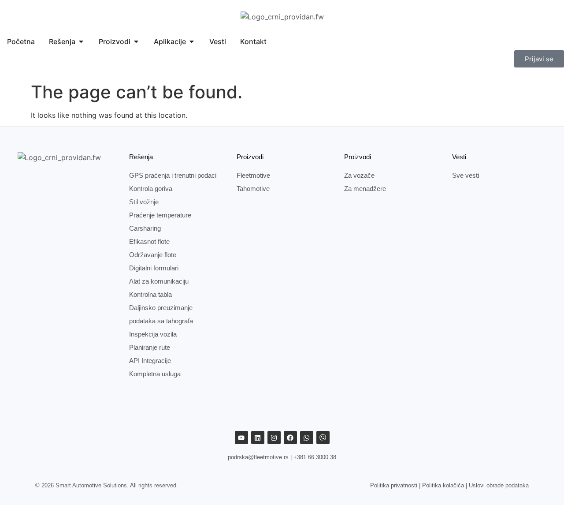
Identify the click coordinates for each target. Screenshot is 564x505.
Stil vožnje (144, 202)
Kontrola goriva (150, 188)
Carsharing (145, 228)
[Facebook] (290, 437)
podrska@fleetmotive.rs (258, 457)
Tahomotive (253, 188)
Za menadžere (365, 188)
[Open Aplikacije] (191, 41)
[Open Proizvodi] (136, 41)
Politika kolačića (443, 485)
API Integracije (150, 360)
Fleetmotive (253, 175)
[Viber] (323, 437)
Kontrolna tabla (150, 294)
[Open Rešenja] (81, 41)
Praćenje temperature (160, 215)
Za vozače (359, 175)
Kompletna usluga (155, 374)
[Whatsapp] (306, 437)
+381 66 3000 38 (314, 457)
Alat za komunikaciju (159, 281)
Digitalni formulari (153, 268)
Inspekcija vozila (153, 334)
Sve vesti (465, 175)
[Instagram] (274, 437)
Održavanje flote (152, 254)
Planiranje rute (149, 347)
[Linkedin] (257, 437)
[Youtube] (241, 437)
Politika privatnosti (393, 485)
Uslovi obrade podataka (499, 485)
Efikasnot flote (149, 241)
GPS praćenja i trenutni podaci (172, 175)
